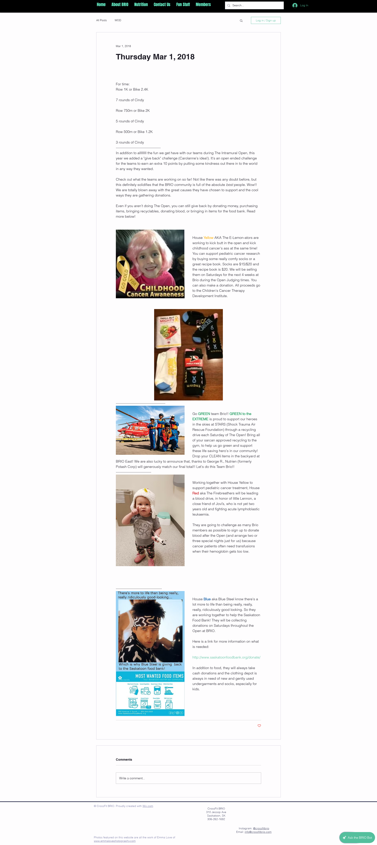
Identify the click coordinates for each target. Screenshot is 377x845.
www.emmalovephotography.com (115, 841)
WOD (118, 20)
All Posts (101, 20)
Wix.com (148, 806)
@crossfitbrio (261, 828)
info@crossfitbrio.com (258, 832)
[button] (120, 4)
